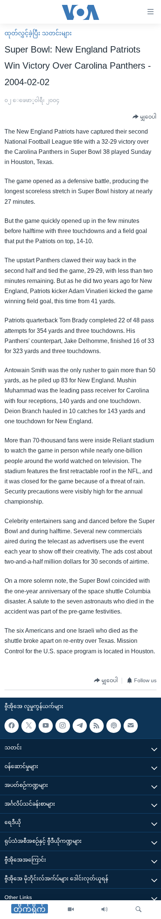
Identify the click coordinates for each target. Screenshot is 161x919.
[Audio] (104, 909)
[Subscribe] (131, 726)
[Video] (71, 909)
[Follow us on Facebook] (11, 726)
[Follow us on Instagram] (62, 726)
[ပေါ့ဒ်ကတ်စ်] (113, 726)
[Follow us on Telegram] (80, 726)
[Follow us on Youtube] (46, 726)
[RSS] (96, 726)
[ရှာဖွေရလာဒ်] (138, 909)
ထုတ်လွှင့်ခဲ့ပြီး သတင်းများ (38, 33)
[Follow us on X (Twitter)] (28, 726)
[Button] (145, 117)
